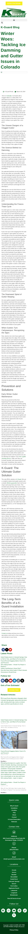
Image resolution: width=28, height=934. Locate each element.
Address (14, 836)
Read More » (4, 730)
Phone (14, 847)
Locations (14, 864)
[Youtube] (10, 681)
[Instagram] (7, 681)
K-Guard (19, 479)
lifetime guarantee (12, 483)
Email (14, 857)
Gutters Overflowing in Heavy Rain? (11, 668)
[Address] (14, 832)
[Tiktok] (18, 681)
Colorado (9, 95)
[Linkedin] (14, 681)
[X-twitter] (22, 681)
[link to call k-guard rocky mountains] (14, 843)
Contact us (5, 633)
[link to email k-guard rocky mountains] (14, 852)
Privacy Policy (14, 930)
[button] (14, 20)
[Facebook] (3, 681)
